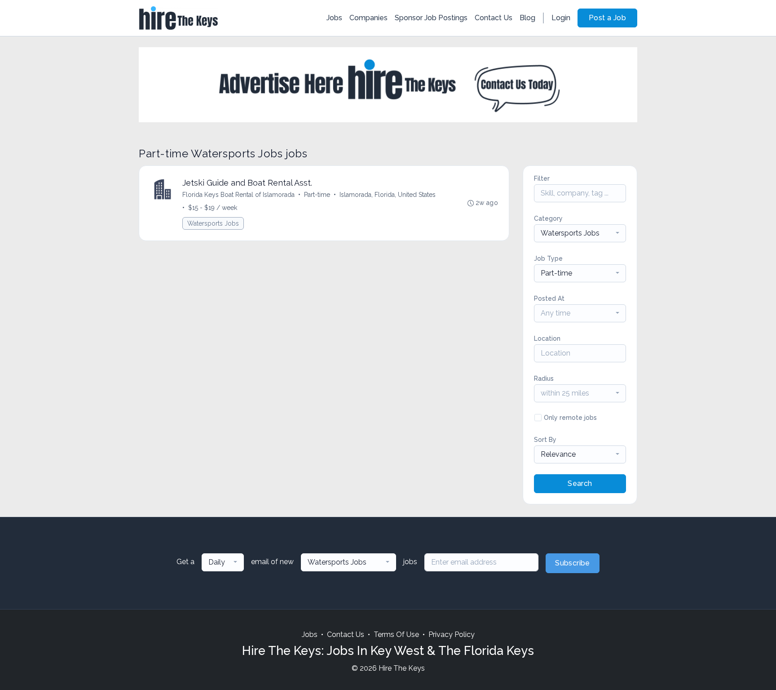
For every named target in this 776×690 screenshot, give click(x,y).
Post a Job (607, 17)
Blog (527, 17)
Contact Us (493, 17)
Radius (544, 378)
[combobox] (580, 233)
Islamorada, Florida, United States (388, 194)
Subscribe (572, 563)
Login (560, 17)
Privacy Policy (451, 634)
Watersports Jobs (213, 223)
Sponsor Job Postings (431, 17)
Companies (368, 17)
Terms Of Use (396, 634)
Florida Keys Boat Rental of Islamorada (238, 194)
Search (580, 483)
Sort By (545, 439)
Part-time (317, 194)
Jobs (334, 17)
